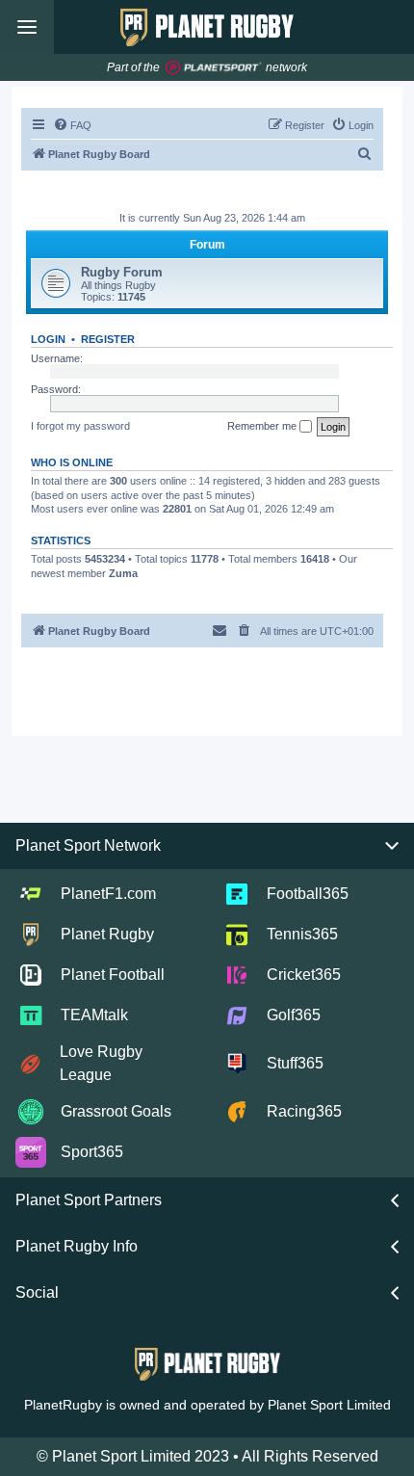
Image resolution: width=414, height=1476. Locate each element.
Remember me (263, 426)
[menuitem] (72, 125)
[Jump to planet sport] (214, 68)
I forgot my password (80, 426)
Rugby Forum (122, 272)
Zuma (123, 573)
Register (108, 339)
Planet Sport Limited (329, 1404)
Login (48, 339)
